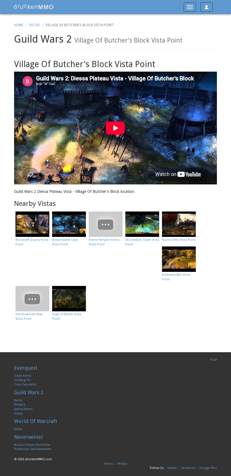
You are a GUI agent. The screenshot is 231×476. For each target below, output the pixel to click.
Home (18, 25)
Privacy (122, 464)
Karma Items (23, 409)
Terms (108, 464)
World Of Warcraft (35, 421)
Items (18, 400)
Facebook (188, 468)
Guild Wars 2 (28, 392)
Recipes (19, 404)
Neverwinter (28, 437)
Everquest (25, 368)
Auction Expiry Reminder (32, 445)
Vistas (34, 25)
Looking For (22, 380)
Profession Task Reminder (33, 449)
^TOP (213, 360)
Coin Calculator (25, 384)
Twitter (172, 468)
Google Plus (208, 468)
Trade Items (22, 376)
